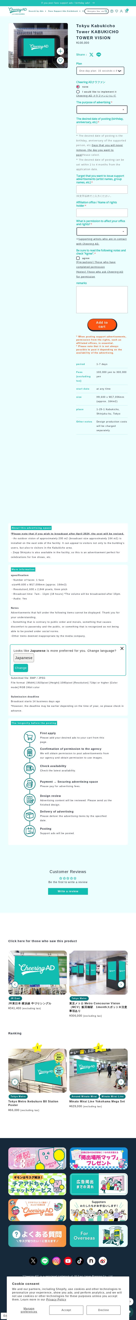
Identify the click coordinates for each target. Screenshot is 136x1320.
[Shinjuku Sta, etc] (106, 11)
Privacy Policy (56, 1299)
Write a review (68, 891)
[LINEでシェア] (98, 54)
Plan (79, 63)
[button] (60, 60)
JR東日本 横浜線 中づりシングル (30, 1003)
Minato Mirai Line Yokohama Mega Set (97, 1101)
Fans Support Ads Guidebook (63, 11)
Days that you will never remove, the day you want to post (99, 150)
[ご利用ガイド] (111, 11)
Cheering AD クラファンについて (96, 95)
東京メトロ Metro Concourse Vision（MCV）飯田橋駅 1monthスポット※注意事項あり (98, 1007)
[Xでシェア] (91, 55)
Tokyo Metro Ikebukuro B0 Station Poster (33, 1103)
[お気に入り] (116, 11)
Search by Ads (36, 11)
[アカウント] (121, 11)
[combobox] (96, 11)
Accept (66, 1310)
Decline (103, 1310)
